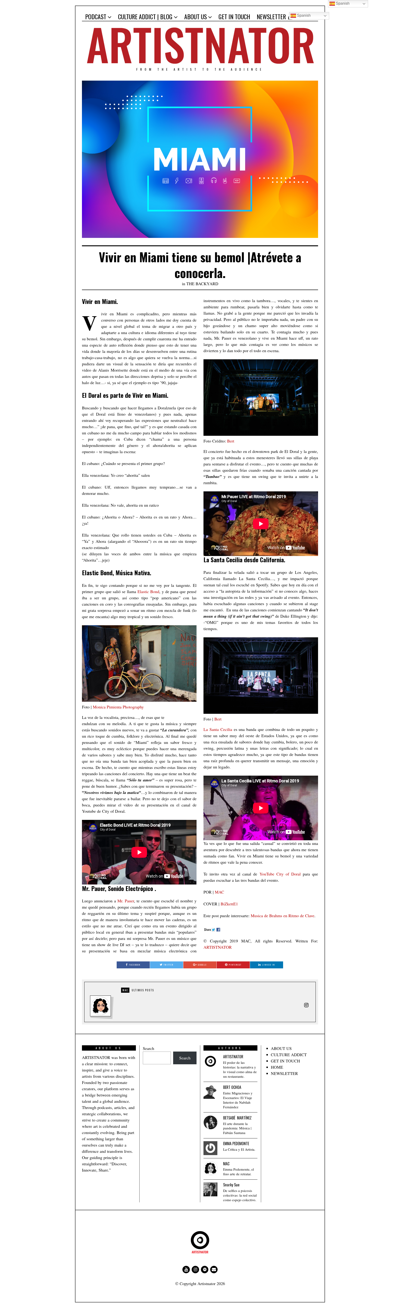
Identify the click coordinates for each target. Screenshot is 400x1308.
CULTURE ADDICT (289, 1054)
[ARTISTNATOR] (210, 1061)
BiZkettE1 (229, 904)
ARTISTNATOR (217, 947)
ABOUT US (195, 16)
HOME (277, 1067)
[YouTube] (186, 1269)
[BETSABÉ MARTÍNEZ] (210, 1122)
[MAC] (210, 1168)
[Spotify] (204, 1269)
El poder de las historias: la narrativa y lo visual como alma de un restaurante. (240, 1069)
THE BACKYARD (202, 283)
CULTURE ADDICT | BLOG (145, 16)
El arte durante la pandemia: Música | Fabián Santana (237, 1128)
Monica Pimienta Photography (118, 707)
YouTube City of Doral (280, 874)
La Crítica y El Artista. (239, 1149)
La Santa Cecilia (217, 729)
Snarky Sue (231, 1185)
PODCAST (95, 16)
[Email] (214, 1269)
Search (148, 1048)
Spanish (303, 15)
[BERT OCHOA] (210, 1092)
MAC (219, 892)
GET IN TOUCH (234, 16)
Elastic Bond (148, 591)
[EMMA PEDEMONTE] (210, 1148)
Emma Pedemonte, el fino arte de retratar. (238, 1171)
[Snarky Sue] (210, 1189)
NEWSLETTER (271, 16)
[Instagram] (195, 1269)
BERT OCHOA (232, 1087)
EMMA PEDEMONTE (236, 1143)
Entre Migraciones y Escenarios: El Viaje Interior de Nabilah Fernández (238, 1100)
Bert (230, 441)
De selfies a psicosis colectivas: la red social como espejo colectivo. (240, 1195)
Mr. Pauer (125, 901)
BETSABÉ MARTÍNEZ (237, 1118)
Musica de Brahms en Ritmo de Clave (282, 915)
